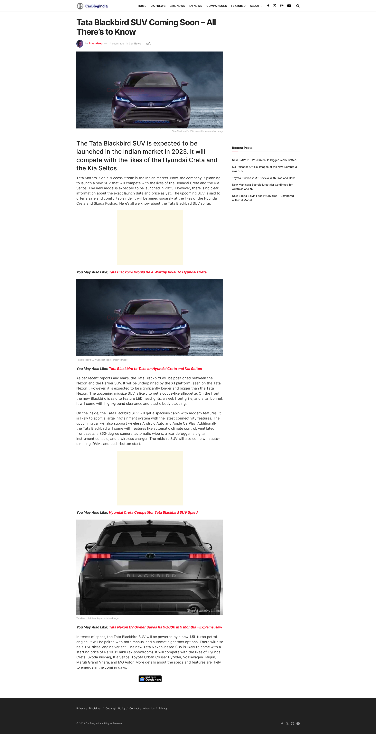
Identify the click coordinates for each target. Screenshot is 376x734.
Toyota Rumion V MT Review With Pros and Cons (264, 178)
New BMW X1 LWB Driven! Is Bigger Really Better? (264, 160)
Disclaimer (95, 708)
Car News (158, 5)
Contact (134, 708)
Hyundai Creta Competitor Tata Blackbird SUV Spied (153, 512)
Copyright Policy (115, 708)
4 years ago (117, 43)
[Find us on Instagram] (281, 6)
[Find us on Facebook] (268, 6)
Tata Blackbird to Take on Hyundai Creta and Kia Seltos (155, 369)
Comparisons (216, 5)
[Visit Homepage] (92, 6)
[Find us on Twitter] (275, 5)
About (254, 5)
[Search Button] (298, 6)
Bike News (177, 5)
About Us (149, 708)
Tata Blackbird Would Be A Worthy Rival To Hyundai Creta (158, 272)
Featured (238, 5)
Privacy (80, 708)
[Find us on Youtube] (289, 6)
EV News (195, 5)
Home (142, 5)
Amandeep (95, 43)
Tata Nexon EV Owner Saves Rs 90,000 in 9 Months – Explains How (165, 627)
